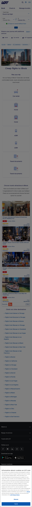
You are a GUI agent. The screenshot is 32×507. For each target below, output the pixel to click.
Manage (16, 499)
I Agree (16, 504)
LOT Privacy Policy (15, 494)
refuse (28, 491)
